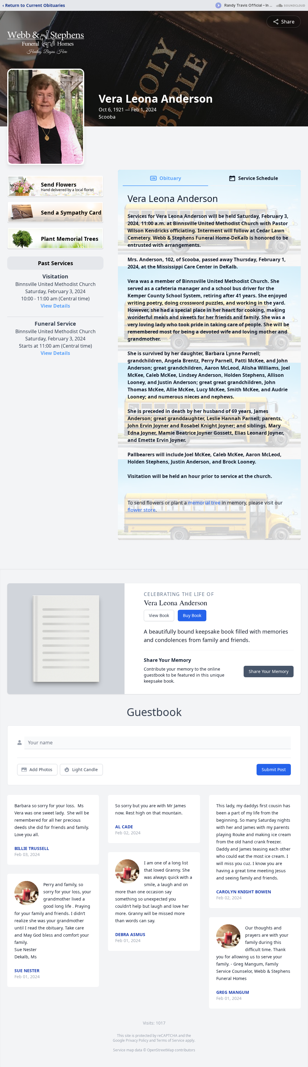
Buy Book (192, 615)
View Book (159, 615)
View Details (55, 305)
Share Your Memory (268, 671)
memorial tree (204, 502)
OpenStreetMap (160, 1050)
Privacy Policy (137, 1040)
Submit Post (274, 769)
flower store (142, 510)
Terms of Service (170, 1040)
